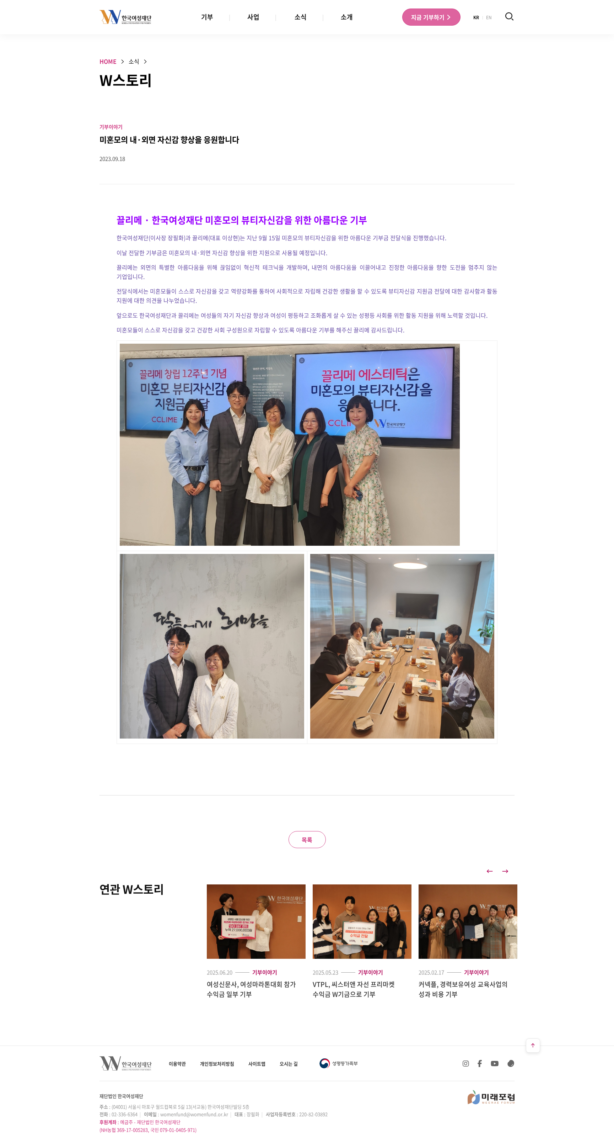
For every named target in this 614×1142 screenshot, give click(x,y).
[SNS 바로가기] (511, 1063)
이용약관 (177, 1063)
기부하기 (428, 17)
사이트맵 (256, 1063)
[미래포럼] (491, 1097)
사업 (253, 17)
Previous (489, 871)
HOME (108, 61)
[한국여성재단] (125, 17)
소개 (347, 17)
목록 (307, 839)
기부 (207, 17)
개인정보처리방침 (217, 1063)
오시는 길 (289, 1063)
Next (505, 871)
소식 (301, 17)
